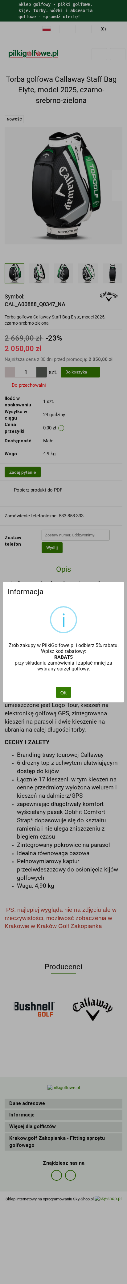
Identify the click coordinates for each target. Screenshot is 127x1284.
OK (63, 692)
